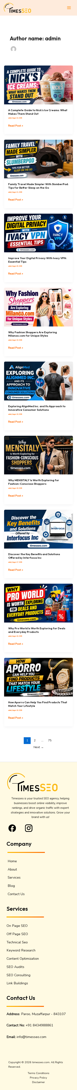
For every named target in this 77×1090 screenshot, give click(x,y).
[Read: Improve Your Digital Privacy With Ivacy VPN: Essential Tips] (38, 233)
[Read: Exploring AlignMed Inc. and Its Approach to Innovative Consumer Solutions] (38, 381)
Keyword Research (21, 950)
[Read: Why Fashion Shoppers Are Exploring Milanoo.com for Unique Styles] (38, 307)
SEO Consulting (18, 975)
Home (12, 861)
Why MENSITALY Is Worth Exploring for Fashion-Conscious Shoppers (33, 481)
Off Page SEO (17, 934)
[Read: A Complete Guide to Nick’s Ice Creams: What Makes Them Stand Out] (38, 85)
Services (14, 877)
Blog (11, 885)
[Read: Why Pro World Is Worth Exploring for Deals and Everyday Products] (38, 603)
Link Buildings (17, 983)
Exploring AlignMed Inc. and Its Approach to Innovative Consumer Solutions (36, 408)
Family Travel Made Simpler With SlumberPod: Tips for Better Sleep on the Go (38, 185)
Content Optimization (23, 958)
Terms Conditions (38, 1073)
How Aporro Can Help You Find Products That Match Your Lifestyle (37, 704)
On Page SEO (17, 925)
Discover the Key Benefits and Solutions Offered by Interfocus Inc (34, 555)
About (12, 869)
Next (38, 747)
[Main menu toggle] (69, 7)
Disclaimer (38, 1082)
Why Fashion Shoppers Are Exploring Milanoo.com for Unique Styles (32, 334)
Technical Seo (17, 942)
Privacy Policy (38, 1077)
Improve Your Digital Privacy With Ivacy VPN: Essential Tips (37, 259)
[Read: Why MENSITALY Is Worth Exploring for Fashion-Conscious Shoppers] (38, 455)
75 (49, 740)
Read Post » (15, 125)
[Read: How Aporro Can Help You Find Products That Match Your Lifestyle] (38, 677)
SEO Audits (15, 967)
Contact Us (16, 894)
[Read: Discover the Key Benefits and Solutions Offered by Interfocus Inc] (38, 529)
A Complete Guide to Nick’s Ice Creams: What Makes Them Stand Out (37, 111)
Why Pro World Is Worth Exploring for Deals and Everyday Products (36, 630)
